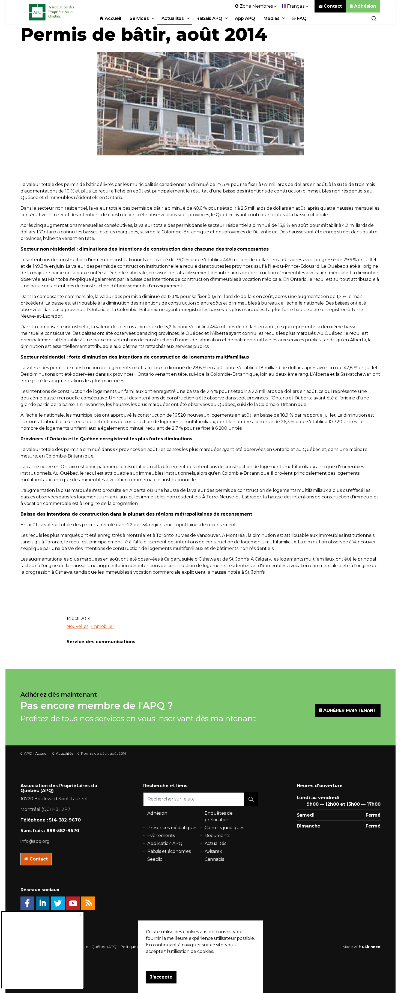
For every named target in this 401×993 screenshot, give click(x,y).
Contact (333, 6)
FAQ (302, 18)
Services (139, 18)
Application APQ (164, 843)
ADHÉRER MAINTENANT (349, 710)
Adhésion (365, 6)
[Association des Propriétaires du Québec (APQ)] (59, 12)
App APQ (245, 18)
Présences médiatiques (172, 827)
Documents (217, 835)
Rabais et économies (169, 851)
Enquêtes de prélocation (218, 816)
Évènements (161, 835)
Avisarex (213, 851)
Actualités (172, 18)
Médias (272, 18)
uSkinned (371, 946)
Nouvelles (77, 626)
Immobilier (102, 626)
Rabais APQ (209, 18)
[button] (251, 799)
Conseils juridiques (224, 827)
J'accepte (161, 977)
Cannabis (214, 859)
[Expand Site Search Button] (374, 18)
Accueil (113, 18)
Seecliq (155, 859)
